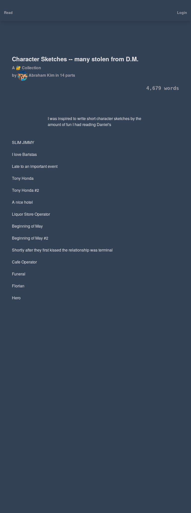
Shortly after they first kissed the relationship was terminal (62, 250)
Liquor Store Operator (31, 214)
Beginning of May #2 (30, 238)
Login (182, 12)
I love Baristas (24, 154)
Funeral (18, 274)
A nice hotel (22, 202)
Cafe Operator (24, 262)
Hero (16, 298)
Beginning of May (27, 226)
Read (8, 12)
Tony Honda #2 (25, 190)
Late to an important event (34, 166)
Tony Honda (23, 178)
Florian (18, 286)
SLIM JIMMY (23, 142)
